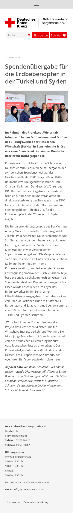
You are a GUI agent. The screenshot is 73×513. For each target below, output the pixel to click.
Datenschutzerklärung (35, 502)
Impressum (13, 502)
